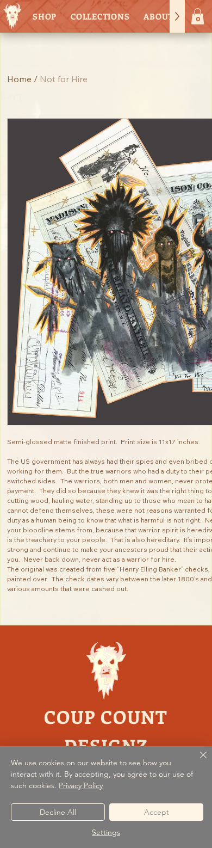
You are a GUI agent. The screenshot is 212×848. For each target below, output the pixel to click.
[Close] (197, 761)
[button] (197, 16)
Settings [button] (106, 832)
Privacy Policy (81, 785)
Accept (156, 812)
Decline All (58, 812)
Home (19, 78)
